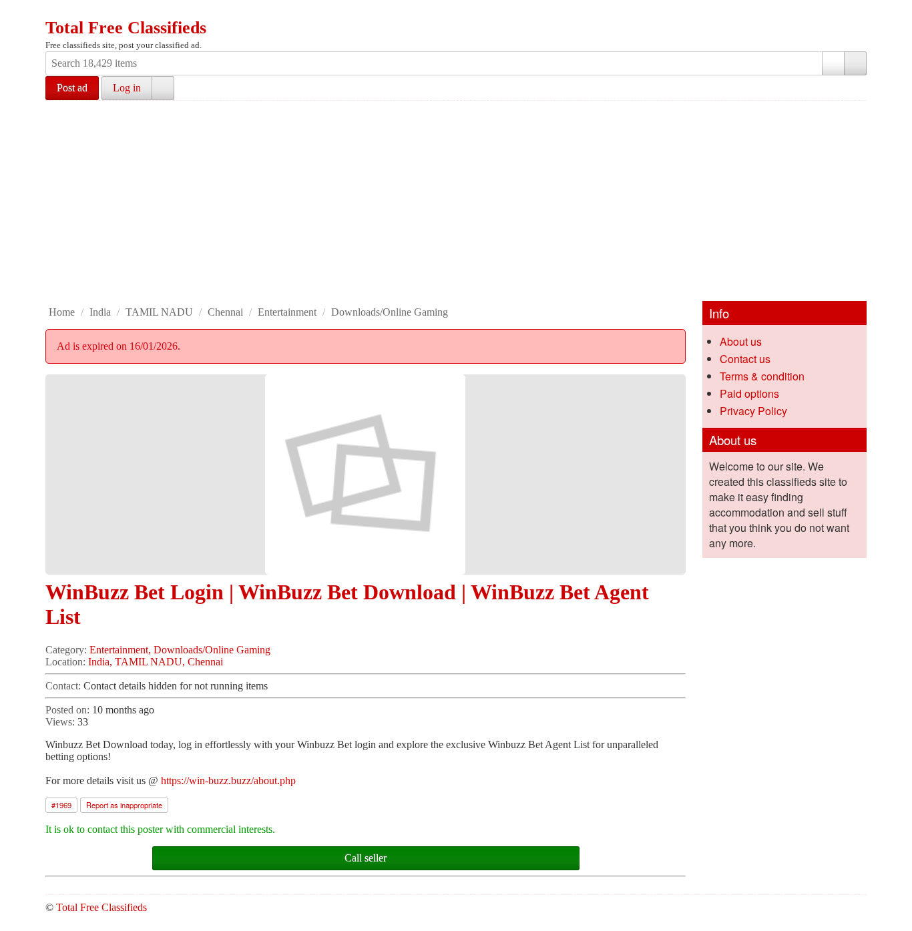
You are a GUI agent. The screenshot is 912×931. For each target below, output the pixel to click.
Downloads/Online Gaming (389, 312)
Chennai (225, 312)
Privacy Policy (753, 410)
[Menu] (56, 12)
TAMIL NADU (159, 312)
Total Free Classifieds (125, 27)
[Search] (855, 63)
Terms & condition (762, 376)
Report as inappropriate (124, 805)
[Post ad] (82, 12)
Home (62, 312)
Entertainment (287, 312)
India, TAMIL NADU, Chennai (155, 661)
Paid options (749, 393)
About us (741, 341)
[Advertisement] (456, 200)
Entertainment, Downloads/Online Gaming (179, 649)
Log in (127, 87)
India (100, 312)
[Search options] (833, 63)
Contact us (745, 358)
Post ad (72, 87)
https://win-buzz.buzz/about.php (228, 780)
